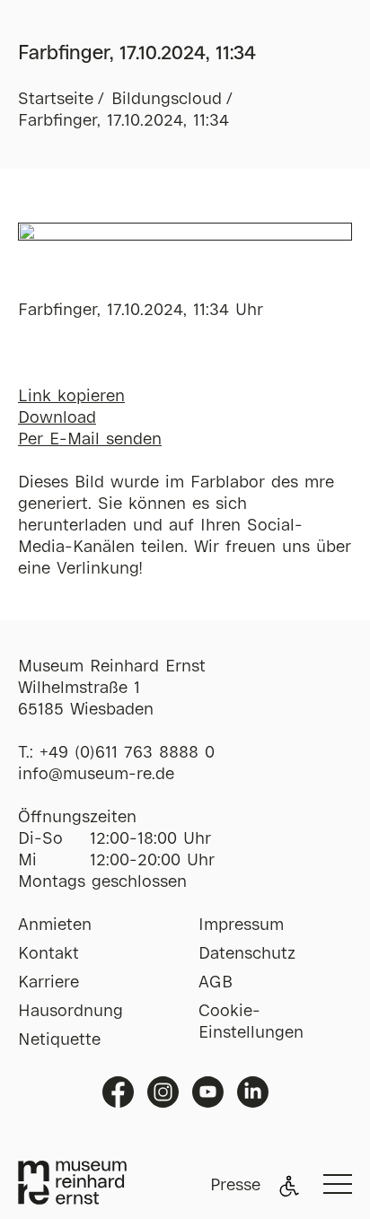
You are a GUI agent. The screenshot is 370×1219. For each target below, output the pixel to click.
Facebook (118, 1092)
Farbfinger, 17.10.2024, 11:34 (123, 121)
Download (57, 418)
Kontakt (48, 954)
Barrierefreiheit (289, 1186)
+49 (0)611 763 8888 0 (127, 753)
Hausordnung (70, 1011)
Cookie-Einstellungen (251, 1022)
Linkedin (253, 1092)
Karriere (48, 983)
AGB (215, 983)
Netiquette (59, 1040)
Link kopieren (71, 397)
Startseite (55, 99)
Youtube (208, 1092)
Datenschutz (246, 954)
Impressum (241, 925)
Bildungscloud (166, 99)
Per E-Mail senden (90, 440)
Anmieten (55, 925)
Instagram (163, 1092)
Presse (235, 1186)
